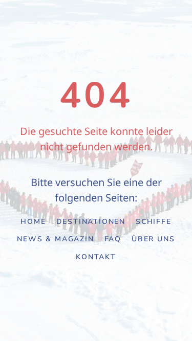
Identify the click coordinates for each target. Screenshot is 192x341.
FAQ (112, 239)
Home (33, 221)
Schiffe (154, 221)
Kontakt (96, 257)
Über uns (153, 239)
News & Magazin (55, 239)
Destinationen (90, 221)
